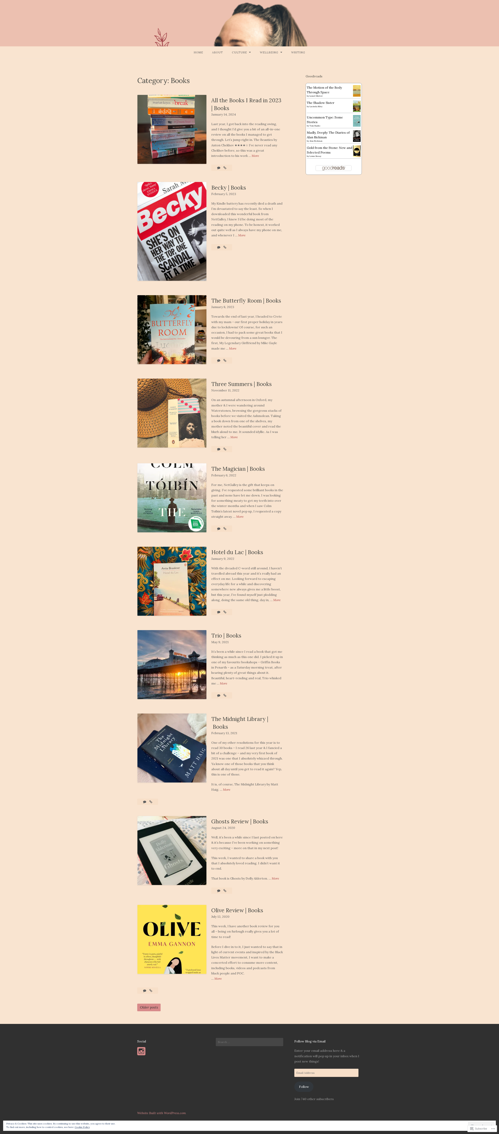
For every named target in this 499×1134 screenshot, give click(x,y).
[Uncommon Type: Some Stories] (357, 125)
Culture (239, 52)
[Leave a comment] (219, 168)
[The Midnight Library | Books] (150, 802)
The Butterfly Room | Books (246, 300)
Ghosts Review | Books (239, 821)
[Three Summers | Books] (224, 449)
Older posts (149, 1007)
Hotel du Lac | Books (237, 552)
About (217, 52)
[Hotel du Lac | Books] (224, 612)
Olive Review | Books (237, 910)
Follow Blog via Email (310, 1041)
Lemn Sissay (315, 156)
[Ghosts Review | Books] (224, 891)
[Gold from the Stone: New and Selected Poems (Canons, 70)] (357, 156)
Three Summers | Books (241, 384)
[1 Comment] (145, 991)
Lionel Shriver (316, 96)
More (255, 156)
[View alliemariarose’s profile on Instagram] (141, 1051)
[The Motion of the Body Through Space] (357, 95)
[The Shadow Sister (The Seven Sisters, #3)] (357, 111)
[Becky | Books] (224, 247)
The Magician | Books (238, 468)
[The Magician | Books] (224, 529)
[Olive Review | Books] (150, 991)
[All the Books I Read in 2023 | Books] (224, 168)
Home (198, 52)
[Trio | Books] (224, 695)
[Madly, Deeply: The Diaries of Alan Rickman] (357, 141)
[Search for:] (249, 1042)
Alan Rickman (316, 141)
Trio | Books (226, 635)
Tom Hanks (315, 126)
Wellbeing (269, 52)
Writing (298, 52)
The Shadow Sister (320, 103)
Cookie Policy (82, 1127)
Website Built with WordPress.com (161, 1113)
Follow (304, 1087)
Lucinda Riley (316, 106)
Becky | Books (228, 187)
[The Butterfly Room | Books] (224, 360)
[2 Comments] (219, 891)
